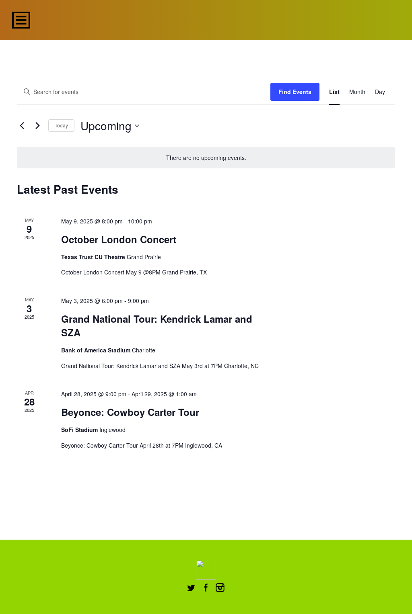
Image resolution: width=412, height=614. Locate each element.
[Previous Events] (22, 126)
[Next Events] (37, 126)
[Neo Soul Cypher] (206, 19)
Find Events (294, 92)
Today (61, 125)
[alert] (206, 158)
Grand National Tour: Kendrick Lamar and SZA (156, 325)
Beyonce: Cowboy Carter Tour (130, 412)
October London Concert (118, 239)
